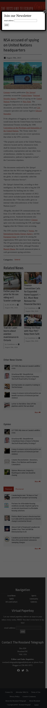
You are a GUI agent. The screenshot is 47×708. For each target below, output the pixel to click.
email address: (9, 20)
